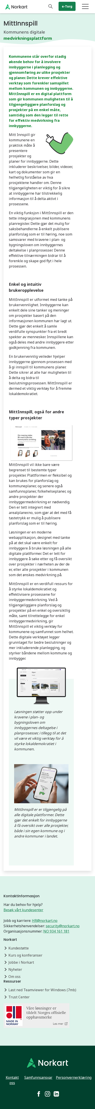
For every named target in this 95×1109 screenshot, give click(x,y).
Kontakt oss (12, 1080)
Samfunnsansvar (38, 1077)
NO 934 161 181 (56, 931)
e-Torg (67, 6)
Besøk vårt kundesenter (23, 909)
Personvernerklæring (73, 1077)
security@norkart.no (63, 925)
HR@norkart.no (44, 920)
